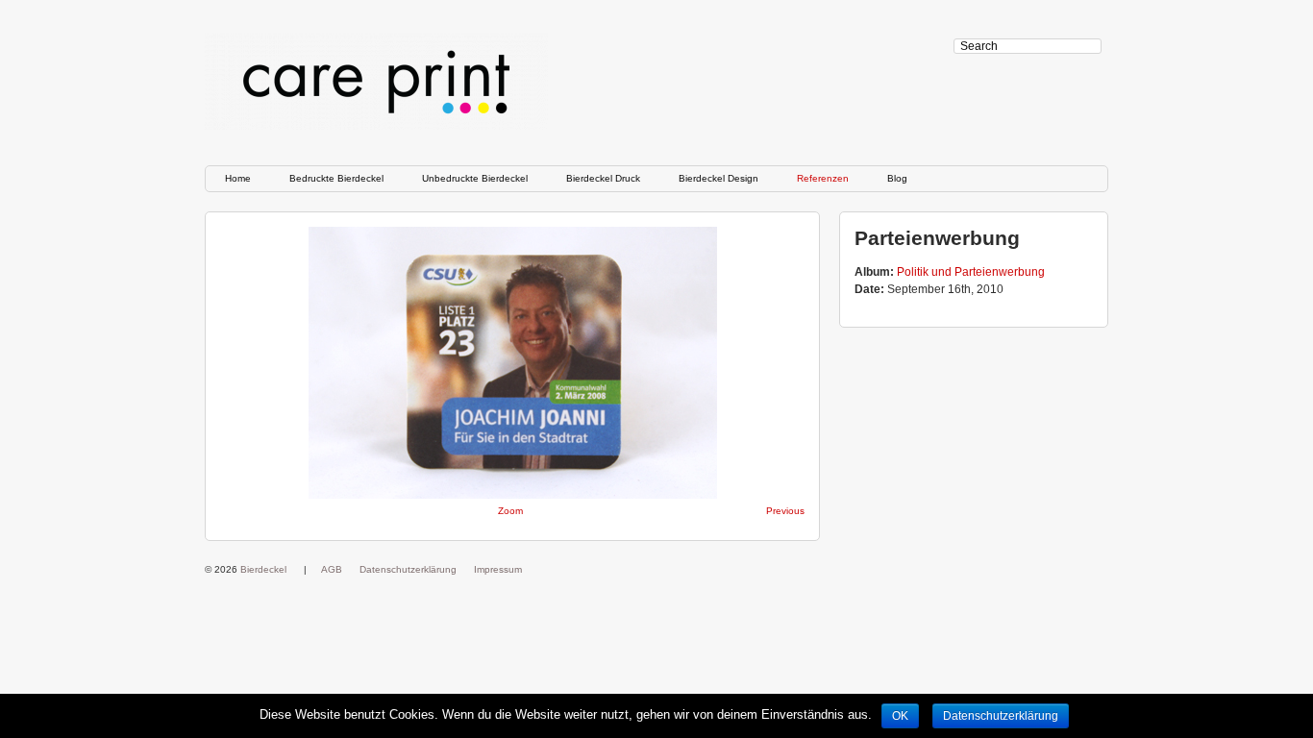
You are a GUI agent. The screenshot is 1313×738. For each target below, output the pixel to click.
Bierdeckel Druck (603, 178)
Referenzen (823, 178)
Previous (785, 510)
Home (238, 178)
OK (900, 716)
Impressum (498, 569)
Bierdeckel (263, 569)
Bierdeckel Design (718, 178)
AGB (331, 569)
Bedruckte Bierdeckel (336, 178)
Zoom (510, 510)
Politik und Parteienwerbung (971, 272)
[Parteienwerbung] (512, 363)
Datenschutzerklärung (408, 569)
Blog (897, 178)
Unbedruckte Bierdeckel (475, 178)
